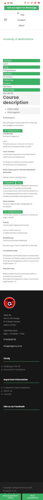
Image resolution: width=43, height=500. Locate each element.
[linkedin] (35, 2)
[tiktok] (32, 2)
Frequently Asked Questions (17, 387)
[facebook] (25, 2)
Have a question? (10, 497)
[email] (39, 2)
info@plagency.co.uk (13, 346)
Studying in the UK (12, 366)
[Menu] (5, 20)
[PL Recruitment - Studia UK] (21, 20)
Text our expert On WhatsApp (21, 7)
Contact (7, 394)
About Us (8, 391)
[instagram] (28, 2)
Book (32, 497)
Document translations (14, 369)
